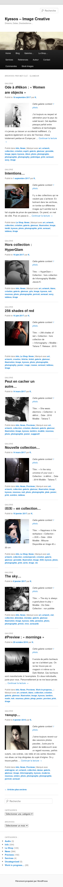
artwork (45, 148)
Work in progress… (14, 865)
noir (50, 291)
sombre (13, 494)
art (40, 148)
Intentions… (15, 173)
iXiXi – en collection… (23, 508)
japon (13, 154)
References (23, 59)
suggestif (35, 433)
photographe (43, 154)
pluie (47, 492)
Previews (30, 425)
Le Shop (19, 222)
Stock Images (27, 66)
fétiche (24, 359)
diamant (35, 428)
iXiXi (42, 559)
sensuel (49, 156)
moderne (46, 772)
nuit (23, 492)
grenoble (49, 151)
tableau (8, 231)
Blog (18, 53)
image (7, 154)
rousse (34, 365)
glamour (40, 151)
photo (33, 154)
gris (31, 291)
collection (9, 151)
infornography (26, 772)
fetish (31, 359)
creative (17, 359)
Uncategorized (12, 861)
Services (9, 59)
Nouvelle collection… (22, 447)
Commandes (11, 66)
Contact (46, 59)
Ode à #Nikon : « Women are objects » (25, 90)
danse (40, 770)
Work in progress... (44, 689)
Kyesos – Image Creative (27, 18)
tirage (13, 159)
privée (21, 623)
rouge (27, 365)
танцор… (12, 714)
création (18, 151)
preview (47, 698)
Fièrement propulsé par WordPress (31, 881)
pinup (33, 698)
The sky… (13, 576)
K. (36, 97)
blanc (52, 288)
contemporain (29, 556)
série (25, 562)
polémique (35, 156)
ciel (52, 614)
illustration (44, 225)
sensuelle (34, 623)
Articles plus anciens (16, 789)
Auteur (36, 59)
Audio (8, 841)
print (43, 156)
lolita (32, 620)
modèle (41, 430)
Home (8, 53)
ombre (17, 775)
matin (7, 698)
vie (36, 562)
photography (24, 156)
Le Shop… (43, 53)
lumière (33, 430)
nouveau (9, 294)
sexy (7, 159)
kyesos (20, 154)
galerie (33, 151)
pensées (39, 620)
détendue (19, 617)
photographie (11, 156)
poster (20, 365)
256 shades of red (19, 310)
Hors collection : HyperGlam (18, 247)
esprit (26, 151)
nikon (27, 154)
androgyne (10, 770)
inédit (7, 228)
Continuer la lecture (42, 215)
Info (17, 148)
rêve (27, 623)
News (22, 148)
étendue (28, 617)
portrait (36, 294)
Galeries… (29, 53)
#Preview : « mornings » (24, 636)
